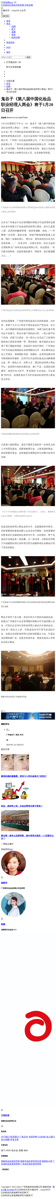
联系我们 (14, 1137)
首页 (8, 21)
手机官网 (28, 5)
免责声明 (33, 1137)
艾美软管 (5, 1115)
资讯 (8, 24)
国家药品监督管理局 (10, 1161)
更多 (11, 849)
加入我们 (50, 1137)
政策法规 (15, 37)
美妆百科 (10, 42)
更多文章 (14, 1139)
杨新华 (4, 883)
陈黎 (3, 924)
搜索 (28, 57)
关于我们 (5, 1137)
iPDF (8, 47)
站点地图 (5, 1139)
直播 (13, 32)
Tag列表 (41, 1137)
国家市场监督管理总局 (30, 1161)
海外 (8, 52)
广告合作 (24, 1137)
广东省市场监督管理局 (30, 1164)
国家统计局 (47, 1161)
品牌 (13, 26)
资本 (13, 35)
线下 (13, 29)
